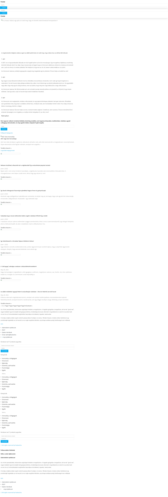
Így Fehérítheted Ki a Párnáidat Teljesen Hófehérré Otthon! (17, 241)
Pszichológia (5, 368)
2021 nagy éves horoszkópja (8, 139)
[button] (3, 2)
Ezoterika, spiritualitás (8, 365)
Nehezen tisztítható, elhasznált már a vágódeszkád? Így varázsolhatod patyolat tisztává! (25, 165)
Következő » (28, 306)
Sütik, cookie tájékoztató (8, 454)
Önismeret (5, 361)
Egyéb (4, 370)
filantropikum (5, 116)
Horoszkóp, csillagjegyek (9, 358)
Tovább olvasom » (6, 148)
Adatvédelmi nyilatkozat (8, 457)
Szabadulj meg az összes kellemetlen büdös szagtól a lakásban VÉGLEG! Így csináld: (24, 216)
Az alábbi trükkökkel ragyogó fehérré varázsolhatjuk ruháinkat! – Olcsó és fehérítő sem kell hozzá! (28, 291)
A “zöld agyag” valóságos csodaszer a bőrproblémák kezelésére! (19, 266)
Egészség (4, 363)
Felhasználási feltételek (8, 450)
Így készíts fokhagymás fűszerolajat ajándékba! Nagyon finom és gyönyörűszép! (23, 190)
